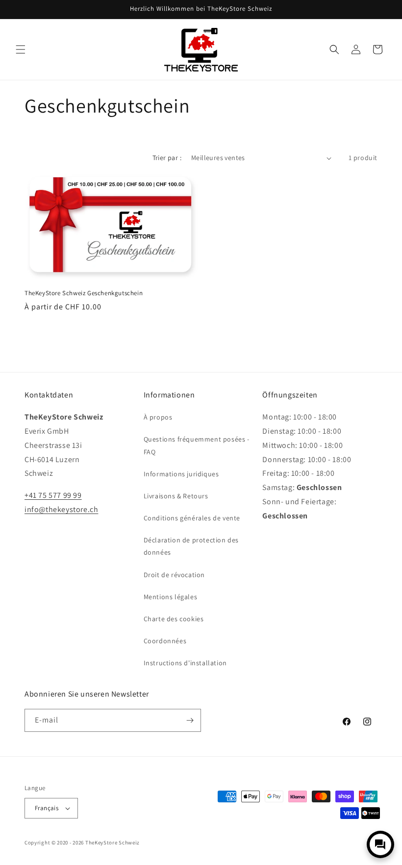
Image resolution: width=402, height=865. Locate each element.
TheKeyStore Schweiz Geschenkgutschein (84, 293)
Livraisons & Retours (176, 495)
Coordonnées (165, 640)
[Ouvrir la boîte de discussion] (380, 844)
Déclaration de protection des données (191, 546)
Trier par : (166, 157)
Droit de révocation (174, 574)
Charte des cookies (174, 618)
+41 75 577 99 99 (53, 495)
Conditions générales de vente (192, 518)
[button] (20, 49)
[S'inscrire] (190, 720)
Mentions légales (171, 596)
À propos (158, 417)
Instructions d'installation (185, 662)
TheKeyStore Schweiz (112, 842)
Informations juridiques (181, 473)
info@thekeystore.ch (61, 509)
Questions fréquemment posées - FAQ (197, 445)
